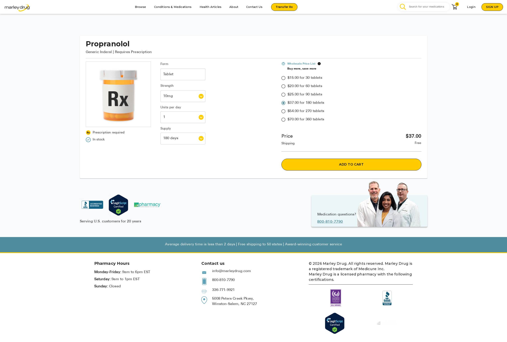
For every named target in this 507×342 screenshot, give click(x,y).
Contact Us (254, 7)
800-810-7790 (330, 222)
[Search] (403, 7)
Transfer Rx (284, 7)
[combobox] (183, 74)
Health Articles (211, 7)
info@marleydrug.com (231, 271)
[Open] (201, 96)
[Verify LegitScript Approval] (118, 205)
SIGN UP (492, 7)
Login (471, 7)
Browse (140, 7)
